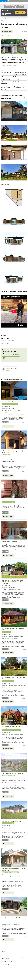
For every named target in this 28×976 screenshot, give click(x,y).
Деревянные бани (9, 18)
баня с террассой (5, 343)
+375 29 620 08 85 (8, 5)
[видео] (2, 35)
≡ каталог (3, 1)
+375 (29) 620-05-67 (14, 354)
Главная (2, 18)
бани (2, 337)
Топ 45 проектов (20, 7)
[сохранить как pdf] (11, 35)
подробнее (5, 422)
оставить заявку (7, 31)
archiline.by (4, 967)
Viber (18, 5)
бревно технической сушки (7, 340)
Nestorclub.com (21, 971)
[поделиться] (5, 35)
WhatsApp (14, 5)
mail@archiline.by (6, 964)
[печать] (8, 35)
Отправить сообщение (10, 7)
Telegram (22, 5)
